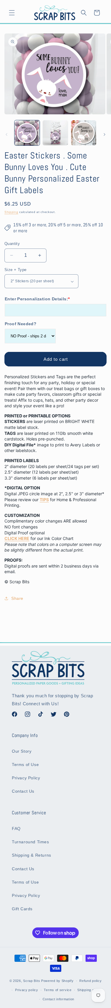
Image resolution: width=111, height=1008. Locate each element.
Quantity (12, 243)
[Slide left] (6, 134)
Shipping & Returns (31, 855)
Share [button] (17, 598)
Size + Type (15, 269)
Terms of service (57, 990)
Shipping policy (89, 990)
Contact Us (23, 791)
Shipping (11, 212)
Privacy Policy (26, 777)
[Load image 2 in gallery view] (55, 132)
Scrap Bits (31, 981)
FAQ (16, 828)
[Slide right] (104, 134)
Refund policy (90, 981)
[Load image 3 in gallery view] (83, 132)
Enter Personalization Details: (37, 299)
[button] (11, 12)
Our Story (21, 751)
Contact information (58, 999)
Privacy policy (26, 990)
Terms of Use (25, 764)
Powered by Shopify (57, 981)
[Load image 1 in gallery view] (27, 132)
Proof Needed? (20, 323)
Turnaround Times (30, 841)
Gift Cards (22, 908)
